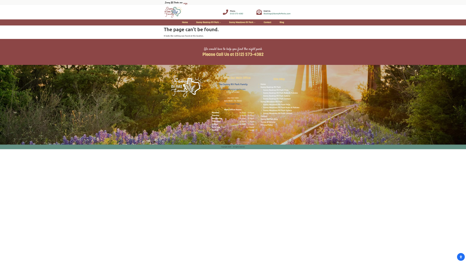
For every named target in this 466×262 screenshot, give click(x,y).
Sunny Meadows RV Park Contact (277, 113)
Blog (282, 22)
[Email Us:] (259, 12)
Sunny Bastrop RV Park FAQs (275, 90)
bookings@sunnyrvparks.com (232, 89)
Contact (267, 22)
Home (185, 22)
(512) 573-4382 (236, 13)
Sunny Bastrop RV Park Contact (277, 99)
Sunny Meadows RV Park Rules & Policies (281, 107)
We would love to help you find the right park (233, 49)
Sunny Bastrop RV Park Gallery (276, 96)
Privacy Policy (267, 125)
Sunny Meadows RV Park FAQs (276, 104)
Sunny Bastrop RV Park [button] (207, 22)
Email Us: (267, 11)
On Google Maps (233, 103)
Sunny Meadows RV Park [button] (241, 22)
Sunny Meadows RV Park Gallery (277, 110)
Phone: (232, 11)
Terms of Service (268, 122)
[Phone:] (225, 12)
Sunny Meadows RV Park (271, 102)
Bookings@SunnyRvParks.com (277, 13)
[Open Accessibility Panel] (461, 257)
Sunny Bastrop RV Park (271, 87)
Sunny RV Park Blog (269, 119)
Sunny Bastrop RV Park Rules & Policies (280, 93)
